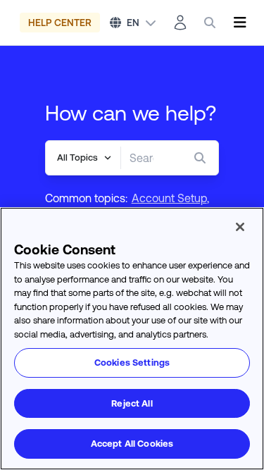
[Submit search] (202, 158)
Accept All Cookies (132, 443)
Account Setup (169, 198)
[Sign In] (180, 22)
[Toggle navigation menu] (239, 22)
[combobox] (141, 158)
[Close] (240, 226)
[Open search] (209, 22)
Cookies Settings (132, 362)
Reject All (131, 403)
